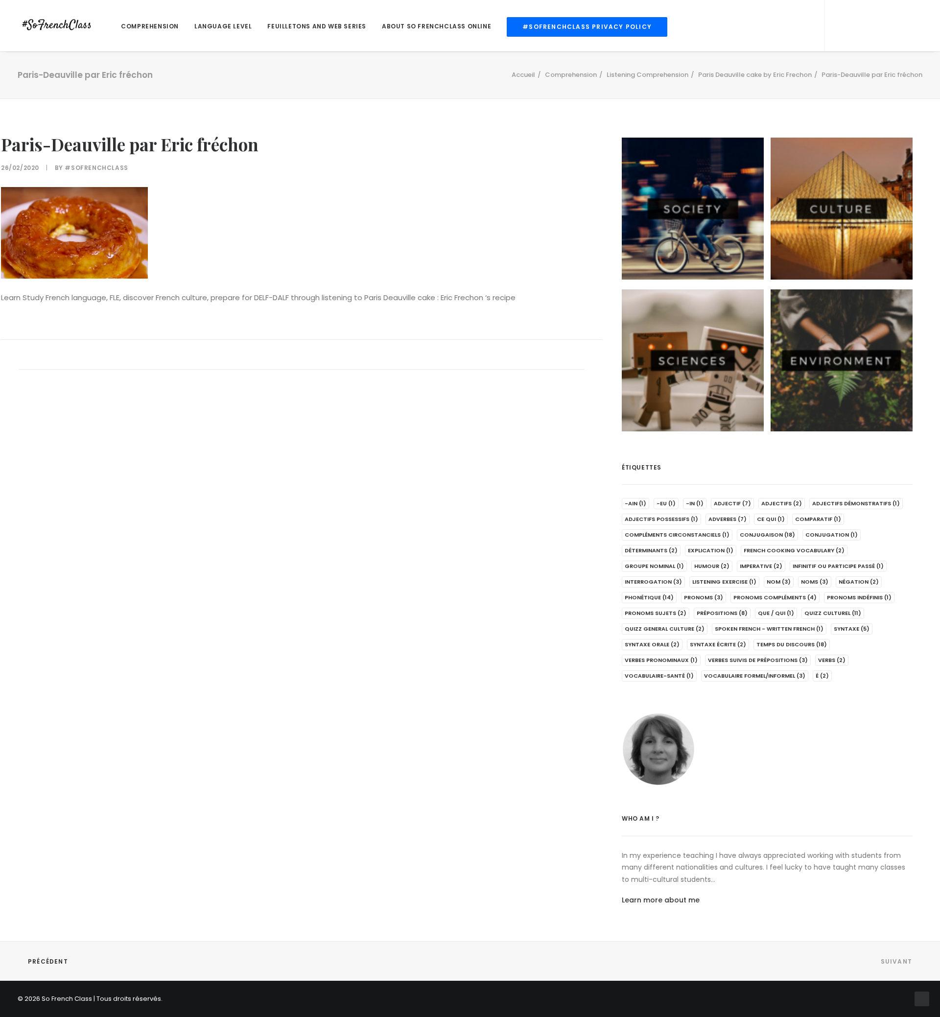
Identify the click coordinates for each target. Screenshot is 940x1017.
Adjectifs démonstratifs (856, 503)
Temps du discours (791, 644)
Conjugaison (767, 535)
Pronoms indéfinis (859, 597)
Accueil (523, 74)
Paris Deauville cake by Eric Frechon (755, 74)
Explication (710, 550)
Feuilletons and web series (316, 26)
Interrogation (653, 582)
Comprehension (150, 26)
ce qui (771, 519)
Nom (779, 582)
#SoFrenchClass (96, 168)
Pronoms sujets (655, 613)
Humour (711, 566)
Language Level (223, 26)
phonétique (649, 597)
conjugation (831, 535)
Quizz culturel (832, 613)
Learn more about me (661, 900)
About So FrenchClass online (436, 26)
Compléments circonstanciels (677, 535)
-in (695, 503)
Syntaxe (852, 629)
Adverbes (727, 519)
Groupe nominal (654, 566)
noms (814, 582)
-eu (666, 503)
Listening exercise (724, 582)
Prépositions (722, 613)
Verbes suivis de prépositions (758, 660)
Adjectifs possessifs (661, 519)
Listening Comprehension (647, 74)
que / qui (776, 613)
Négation (859, 582)
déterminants (651, 550)
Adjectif (732, 503)
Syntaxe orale (652, 644)
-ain (635, 503)
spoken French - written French (769, 629)
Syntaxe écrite (718, 644)
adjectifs (781, 503)
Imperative (761, 566)
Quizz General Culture (665, 629)
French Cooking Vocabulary (794, 550)
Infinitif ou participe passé (838, 566)
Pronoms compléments (775, 597)
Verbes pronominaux (661, 660)
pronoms (703, 597)
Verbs (832, 660)
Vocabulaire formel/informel (754, 676)
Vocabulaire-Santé (659, 676)
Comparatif (818, 519)
